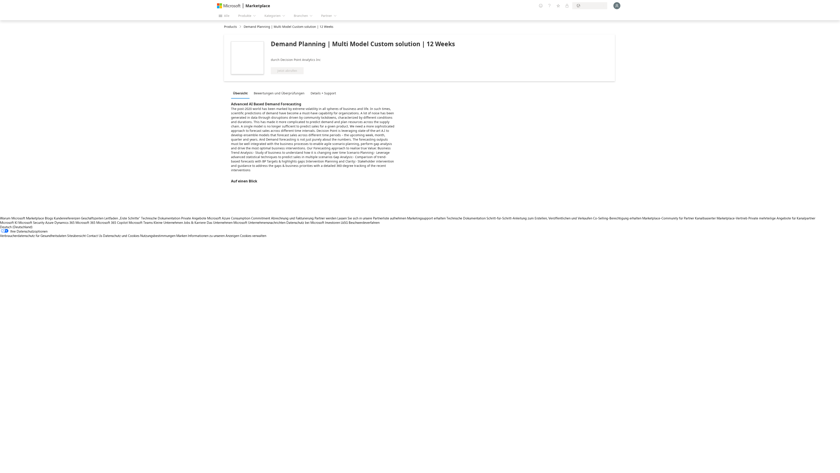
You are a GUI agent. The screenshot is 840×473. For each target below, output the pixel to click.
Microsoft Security (31, 222)
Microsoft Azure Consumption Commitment (239, 218)
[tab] (241, 93)
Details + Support (323, 93)
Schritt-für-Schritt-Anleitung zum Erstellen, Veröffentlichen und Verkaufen (539, 218)
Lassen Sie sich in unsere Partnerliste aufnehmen (371, 218)
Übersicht (240, 93)
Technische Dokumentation (160, 218)
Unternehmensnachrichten (266, 222)
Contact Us (94, 235)
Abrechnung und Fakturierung (292, 218)
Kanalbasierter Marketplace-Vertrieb (721, 218)
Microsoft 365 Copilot (112, 222)
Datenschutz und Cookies (121, 235)
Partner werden (325, 218)
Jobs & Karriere (195, 222)
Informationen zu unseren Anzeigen (213, 235)
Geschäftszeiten (92, 218)
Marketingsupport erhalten (426, 218)
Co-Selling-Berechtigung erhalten (617, 218)
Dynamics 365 (64, 222)
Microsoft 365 (85, 222)
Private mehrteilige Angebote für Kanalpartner (781, 218)
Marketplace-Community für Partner (668, 218)
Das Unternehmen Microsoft (227, 222)
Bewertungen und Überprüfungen (279, 93)
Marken (181, 235)
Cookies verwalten (253, 235)
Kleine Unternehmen (168, 222)
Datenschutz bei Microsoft (305, 222)
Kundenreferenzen (67, 218)
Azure (49, 222)
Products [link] (230, 27)
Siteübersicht (76, 235)
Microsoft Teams (141, 222)
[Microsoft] (229, 5)
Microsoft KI (9, 222)
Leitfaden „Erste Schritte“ (122, 218)
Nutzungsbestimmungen (157, 235)
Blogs (49, 218)
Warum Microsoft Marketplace (22, 218)
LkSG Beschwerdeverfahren (360, 222)
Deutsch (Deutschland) (16, 227)
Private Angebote (193, 218)
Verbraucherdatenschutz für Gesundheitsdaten (33, 235)
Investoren (332, 222)
